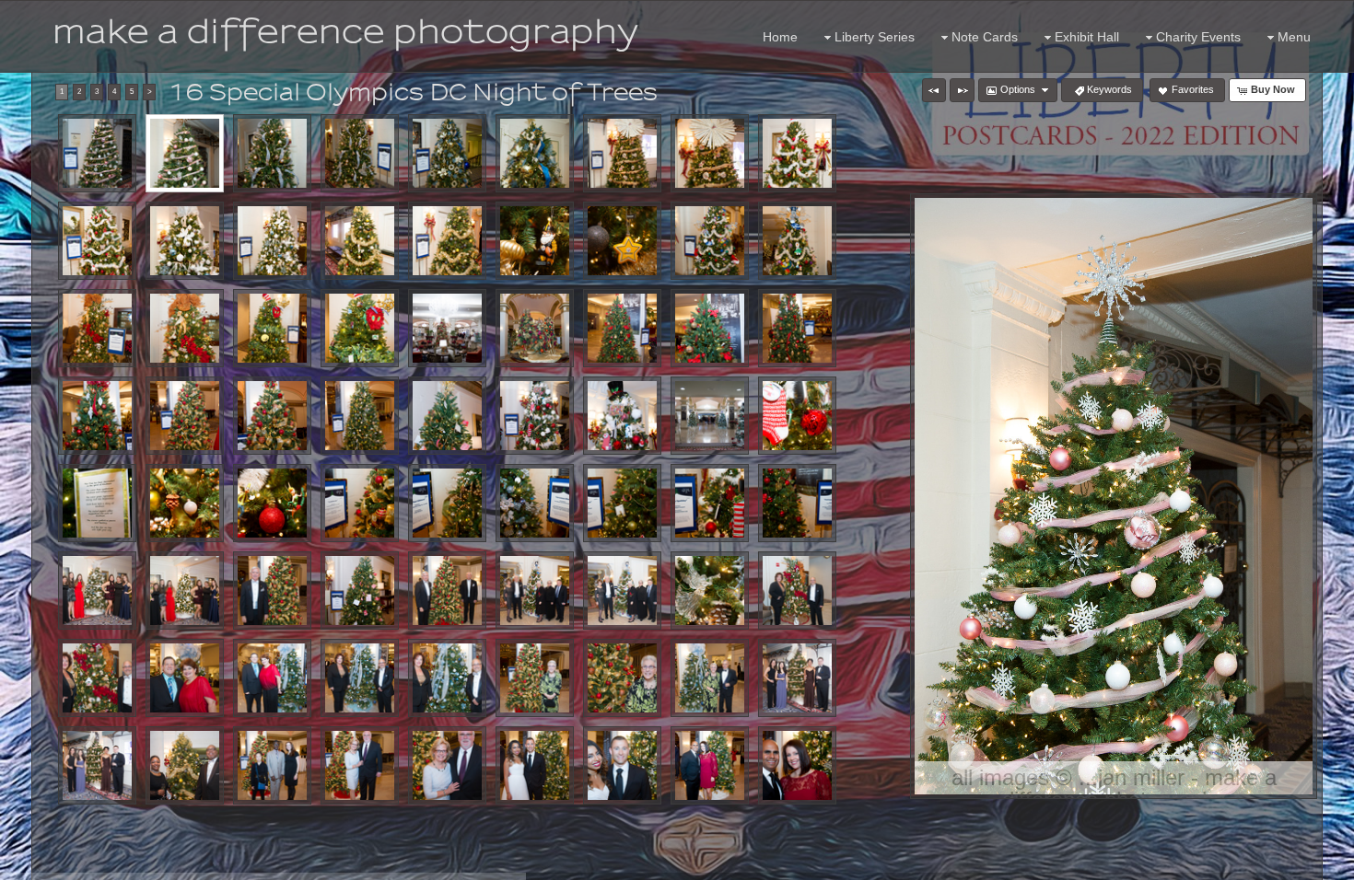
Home (780, 36)
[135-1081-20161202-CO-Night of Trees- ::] (534, 415)
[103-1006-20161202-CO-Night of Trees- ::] (272, 153)
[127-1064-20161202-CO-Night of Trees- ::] (797, 328)
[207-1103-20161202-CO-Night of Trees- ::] (709, 590)
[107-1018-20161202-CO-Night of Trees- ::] (622, 153)
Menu (1294, 36)
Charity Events (1198, 36)
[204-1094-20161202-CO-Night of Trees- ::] (447, 590)
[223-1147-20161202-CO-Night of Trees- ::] (534, 765)
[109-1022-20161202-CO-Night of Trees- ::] (797, 153)
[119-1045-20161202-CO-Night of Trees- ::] (97, 328)
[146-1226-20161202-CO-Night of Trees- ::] (709, 503)
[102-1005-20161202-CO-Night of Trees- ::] (184, 153)
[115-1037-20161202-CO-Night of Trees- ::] (534, 240)
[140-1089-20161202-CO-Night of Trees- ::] (184, 503)
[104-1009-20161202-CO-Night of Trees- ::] (359, 153)
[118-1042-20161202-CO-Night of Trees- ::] (797, 240)
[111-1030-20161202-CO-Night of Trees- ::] (184, 240)
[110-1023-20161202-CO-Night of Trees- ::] (97, 240)
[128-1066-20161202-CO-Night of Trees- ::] (97, 415)
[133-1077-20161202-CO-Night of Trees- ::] (359, 590)
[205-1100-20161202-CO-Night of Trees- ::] (534, 590)
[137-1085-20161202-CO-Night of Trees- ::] (709, 415)
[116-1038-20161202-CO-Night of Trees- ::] (622, 240)
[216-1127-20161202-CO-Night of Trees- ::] (709, 677)
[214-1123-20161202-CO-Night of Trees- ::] (534, 677)
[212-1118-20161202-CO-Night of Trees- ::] (359, 677)
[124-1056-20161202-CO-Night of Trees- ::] (534, 328)
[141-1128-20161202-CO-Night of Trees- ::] (272, 503)
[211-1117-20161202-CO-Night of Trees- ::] (272, 677)
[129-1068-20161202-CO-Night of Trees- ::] (184, 415)
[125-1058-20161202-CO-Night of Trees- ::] (622, 328)
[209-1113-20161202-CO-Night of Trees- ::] (97, 677)
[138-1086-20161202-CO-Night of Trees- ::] (797, 415)
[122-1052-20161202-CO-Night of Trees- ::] (359, 328)
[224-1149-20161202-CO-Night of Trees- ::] (622, 765)
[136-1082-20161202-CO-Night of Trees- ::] (622, 415)
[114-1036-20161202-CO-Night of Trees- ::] (447, 240)
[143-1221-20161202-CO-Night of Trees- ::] (447, 503)
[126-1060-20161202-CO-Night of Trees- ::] (709, 328)
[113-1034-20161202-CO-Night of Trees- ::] (359, 240)
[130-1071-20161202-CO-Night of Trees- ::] (272, 415)
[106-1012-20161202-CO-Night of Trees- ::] (534, 153)
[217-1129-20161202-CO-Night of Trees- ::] (797, 677)
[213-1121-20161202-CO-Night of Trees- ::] (447, 677)
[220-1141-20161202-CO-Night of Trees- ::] (272, 765)
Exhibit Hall (1087, 36)
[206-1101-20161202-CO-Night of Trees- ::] (622, 590)
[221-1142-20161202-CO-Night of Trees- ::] (359, 765)
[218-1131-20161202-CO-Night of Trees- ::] (97, 765)
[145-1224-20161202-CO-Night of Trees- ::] (622, 503)
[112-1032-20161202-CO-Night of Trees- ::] (272, 240)
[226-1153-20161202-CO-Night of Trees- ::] (797, 765)
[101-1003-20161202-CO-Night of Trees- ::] (97, 153)
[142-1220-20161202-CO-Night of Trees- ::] (359, 503)
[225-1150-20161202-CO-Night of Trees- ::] (709, 765)
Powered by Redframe (1290, 862)
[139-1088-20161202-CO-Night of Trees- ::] (97, 503)
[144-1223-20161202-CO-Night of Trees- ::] (534, 503)
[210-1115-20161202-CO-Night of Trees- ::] (184, 677)
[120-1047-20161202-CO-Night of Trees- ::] (184, 328)
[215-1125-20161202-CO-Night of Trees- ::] (622, 677)
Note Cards (984, 36)
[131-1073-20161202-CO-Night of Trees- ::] (359, 415)
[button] (934, 90)
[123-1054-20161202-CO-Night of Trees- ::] (447, 328)
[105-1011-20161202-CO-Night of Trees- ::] (447, 153)
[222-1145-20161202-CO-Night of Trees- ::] (447, 765)
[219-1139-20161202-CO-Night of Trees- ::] (184, 765)
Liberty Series (875, 36)
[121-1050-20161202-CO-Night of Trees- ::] (272, 328)
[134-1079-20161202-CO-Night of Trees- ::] (447, 415)
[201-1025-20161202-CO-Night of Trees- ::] (97, 590)
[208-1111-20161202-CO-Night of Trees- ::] (797, 590)
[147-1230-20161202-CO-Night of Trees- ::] (797, 503)
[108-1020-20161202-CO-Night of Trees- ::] (709, 153)
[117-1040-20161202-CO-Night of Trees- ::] (709, 240)
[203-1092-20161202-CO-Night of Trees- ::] (272, 590)
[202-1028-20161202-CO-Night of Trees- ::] (184, 590)
